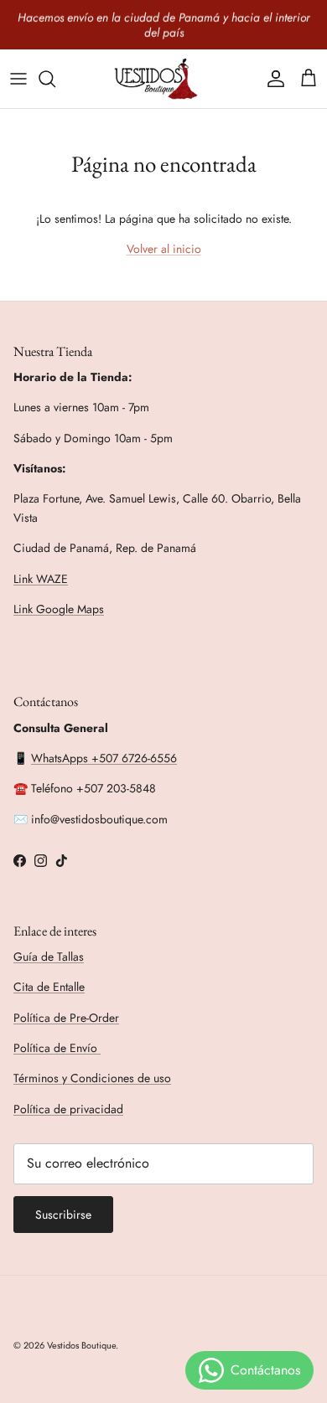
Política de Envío (57, 1047)
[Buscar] (55, 78)
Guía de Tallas (48, 956)
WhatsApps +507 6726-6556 (104, 758)
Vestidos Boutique (81, 1345)
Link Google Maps (58, 609)
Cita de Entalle (49, 986)
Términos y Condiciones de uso (92, 1078)
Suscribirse (63, 1214)
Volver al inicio (164, 248)
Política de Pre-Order (66, 1017)
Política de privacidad (68, 1109)
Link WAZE (40, 578)
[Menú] (18, 78)
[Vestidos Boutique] (163, 79)
